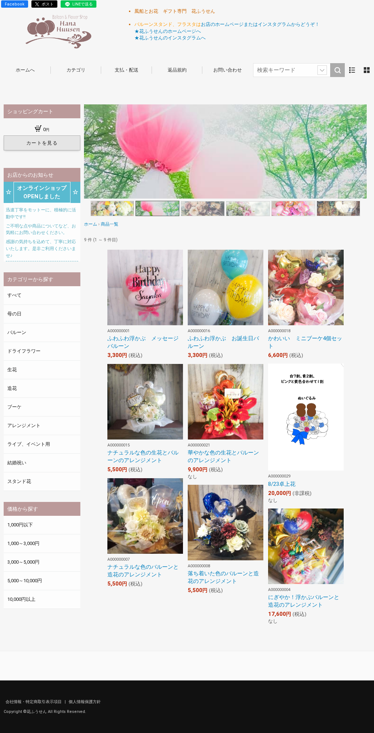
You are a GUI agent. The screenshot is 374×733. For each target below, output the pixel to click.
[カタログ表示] (366, 70)
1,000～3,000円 (23, 543)
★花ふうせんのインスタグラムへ (170, 38)
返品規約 (177, 70)
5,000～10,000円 (24, 580)
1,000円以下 (20, 524)
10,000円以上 (21, 599)
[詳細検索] (322, 70)
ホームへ (25, 70)
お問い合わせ (227, 70)
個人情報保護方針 (85, 701)
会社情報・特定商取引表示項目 (34, 701)
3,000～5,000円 (23, 562)
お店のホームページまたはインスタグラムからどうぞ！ (260, 24)
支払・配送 (126, 70)
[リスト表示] (352, 70)
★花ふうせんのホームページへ (167, 31)
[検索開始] (337, 70)
